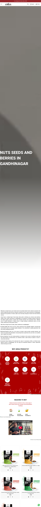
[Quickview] (12, 470)
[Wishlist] (10, 470)
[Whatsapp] (38, 505)
